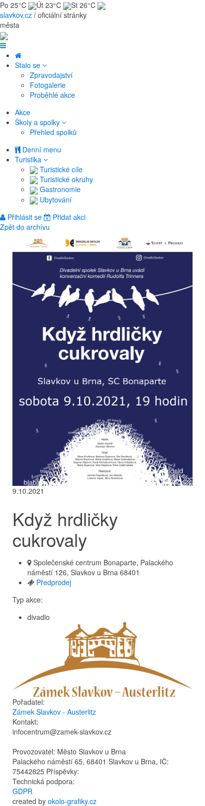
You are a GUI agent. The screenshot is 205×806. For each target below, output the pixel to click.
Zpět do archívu (25, 227)
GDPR (22, 791)
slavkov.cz (16, 15)
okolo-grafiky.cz (72, 801)
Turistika (29, 159)
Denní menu (40, 149)
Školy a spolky (38, 122)
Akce (22, 112)
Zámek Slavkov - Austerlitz (54, 712)
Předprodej (53, 582)
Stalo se (28, 65)
